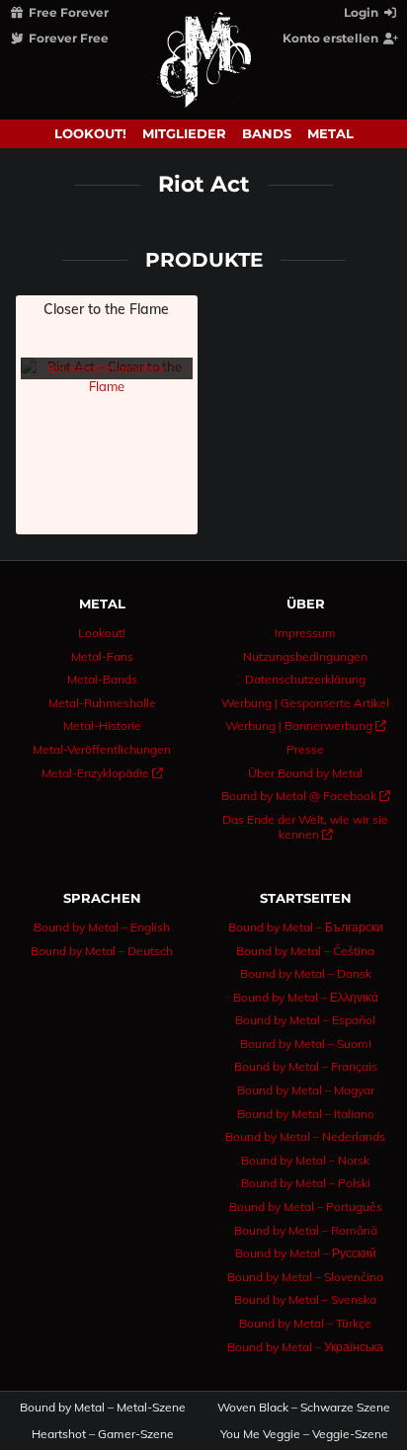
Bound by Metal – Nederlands (305, 1136)
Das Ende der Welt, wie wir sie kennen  (305, 827)
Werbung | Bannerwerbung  (305, 725)
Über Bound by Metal (305, 772)
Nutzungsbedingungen (305, 656)
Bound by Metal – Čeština (305, 950)
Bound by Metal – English (102, 927)
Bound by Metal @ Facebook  (305, 795)
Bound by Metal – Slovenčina (305, 1276)
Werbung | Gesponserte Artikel (305, 702)
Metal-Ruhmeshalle (102, 702)
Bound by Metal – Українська (305, 1346)
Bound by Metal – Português (305, 1206)
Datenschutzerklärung (305, 679)
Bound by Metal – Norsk (305, 1160)
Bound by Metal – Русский (305, 1253)
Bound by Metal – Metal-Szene (103, 1407)
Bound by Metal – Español (305, 1019)
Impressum (305, 632)
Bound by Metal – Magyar (305, 1090)
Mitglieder (184, 133)
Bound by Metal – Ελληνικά (305, 997)
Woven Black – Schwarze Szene (303, 1407)
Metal (330, 133)
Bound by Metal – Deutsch (102, 950)
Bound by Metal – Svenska (305, 1299)
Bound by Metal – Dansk (305, 973)
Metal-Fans (102, 656)
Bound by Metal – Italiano (305, 1113)
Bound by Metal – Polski (305, 1182)
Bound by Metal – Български (305, 927)
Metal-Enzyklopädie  (102, 772)
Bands (266, 133)
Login (362, 12)
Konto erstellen (332, 38)
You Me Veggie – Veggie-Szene (304, 1434)
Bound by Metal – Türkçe (305, 1323)
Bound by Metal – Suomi (305, 1043)
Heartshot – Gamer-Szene (103, 1434)
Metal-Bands (102, 679)
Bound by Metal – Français (305, 1066)
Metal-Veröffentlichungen (102, 749)
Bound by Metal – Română (305, 1230)
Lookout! (90, 133)
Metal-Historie (102, 725)
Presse (305, 749)
